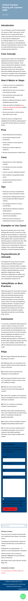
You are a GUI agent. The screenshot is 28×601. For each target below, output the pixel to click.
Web (4, 470)
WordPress (15, 592)
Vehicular (3, 599)
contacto (3, 595)
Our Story (10, 597)
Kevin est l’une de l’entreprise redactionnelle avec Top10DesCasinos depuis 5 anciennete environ (13, 536)
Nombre (5, 457)
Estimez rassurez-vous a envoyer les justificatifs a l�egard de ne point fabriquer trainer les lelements (13, 555)
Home (9, 595)
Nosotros (3, 597)
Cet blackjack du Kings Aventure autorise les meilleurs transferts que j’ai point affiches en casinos (13, 543)
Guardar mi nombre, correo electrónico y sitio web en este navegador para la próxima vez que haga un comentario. (14, 503)
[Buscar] (25, 525)
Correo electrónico (8, 463)
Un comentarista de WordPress (9, 570)
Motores (19, 595)
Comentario (6, 477)
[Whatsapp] (23, 596)
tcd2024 (6, 14)
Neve (2, 592)
